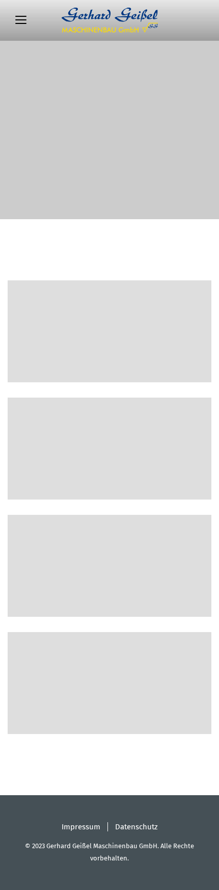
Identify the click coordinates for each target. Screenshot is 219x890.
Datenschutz (136, 826)
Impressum (81, 826)
